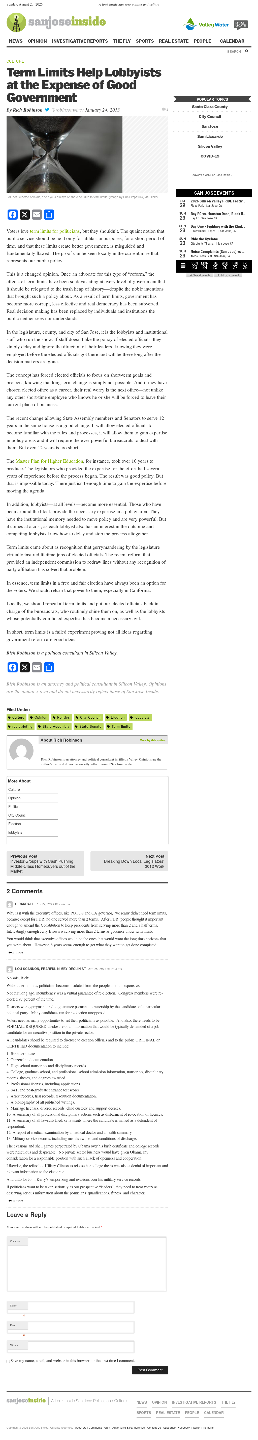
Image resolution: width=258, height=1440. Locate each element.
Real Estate (174, 41)
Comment (15, 1241)
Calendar (232, 41)
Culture (15, 61)
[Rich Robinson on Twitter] (44, 751)
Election (118, 717)
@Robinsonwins (66, 110)
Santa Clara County (210, 106)
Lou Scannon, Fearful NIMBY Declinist (50, 968)
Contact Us (154, 1427)
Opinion (37, 41)
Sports (145, 41)
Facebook (184, 1427)
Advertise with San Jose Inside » (212, 175)
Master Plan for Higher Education (49, 460)
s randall (24, 903)
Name (17, 1307)
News (16, 41)
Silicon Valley (210, 146)
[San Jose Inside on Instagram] (248, 5)
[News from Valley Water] (216, 23)
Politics (63, 717)
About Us (80, 1427)
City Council (90, 717)
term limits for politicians (55, 230)
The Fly (122, 41)
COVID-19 (210, 156)
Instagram (209, 1427)
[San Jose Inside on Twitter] (234, 5)
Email (17, 1326)
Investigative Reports (80, 41)
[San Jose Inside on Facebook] (241, 5)
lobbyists (142, 717)
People (203, 41)
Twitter (196, 1427)
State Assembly (56, 726)
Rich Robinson (28, 109)
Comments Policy (99, 1427)
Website (14, 1345)
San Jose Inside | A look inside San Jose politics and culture (67, 1401)
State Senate (90, 726)
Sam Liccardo (210, 136)
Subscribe (169, 1427)
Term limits (121, 726)
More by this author (153, 740)
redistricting (22, 726)
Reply (18, 953)
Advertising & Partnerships (128, 1427)
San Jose (210, 126)
